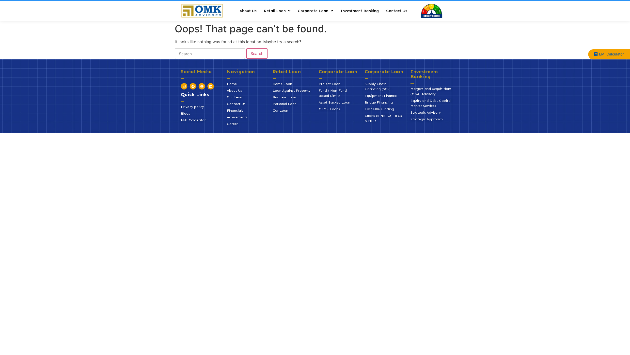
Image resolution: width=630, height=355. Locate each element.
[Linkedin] (210, 86)
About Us (247, 10)
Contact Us (396, 10)
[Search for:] (210, 54)
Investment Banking (359, 10)
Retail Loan (275, 10)
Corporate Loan (313, 10)
